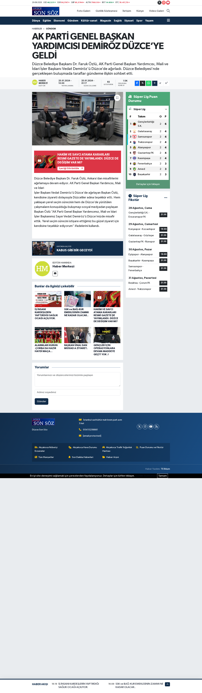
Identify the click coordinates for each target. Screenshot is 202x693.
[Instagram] (145, 426)
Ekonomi (59, 20)
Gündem (72, 20)
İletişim (127, 11)
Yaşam (149, 20)
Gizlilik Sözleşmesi (106, 11)
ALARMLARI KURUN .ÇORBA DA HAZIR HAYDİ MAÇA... (46, 348)
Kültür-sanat (89, 20)
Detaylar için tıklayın (148, 184)
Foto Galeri (83, 11)
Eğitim (47, 20)
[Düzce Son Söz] (45, 11)
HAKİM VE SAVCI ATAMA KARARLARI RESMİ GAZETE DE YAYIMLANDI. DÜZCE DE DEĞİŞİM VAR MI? (106, 315)
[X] (139, 426)
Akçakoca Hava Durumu (85, 447)
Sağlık (118, 20)
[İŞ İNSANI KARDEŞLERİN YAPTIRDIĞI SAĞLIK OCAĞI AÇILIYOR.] (48, 299)
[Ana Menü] (168, 21)
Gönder (41, 401)
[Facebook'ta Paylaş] (137, 83)
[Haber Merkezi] (42, 268)
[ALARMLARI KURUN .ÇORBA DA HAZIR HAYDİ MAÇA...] (48, 335)
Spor (139, 20)
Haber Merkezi (63, 266)
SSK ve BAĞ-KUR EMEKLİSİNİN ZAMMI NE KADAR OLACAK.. (76, 312)
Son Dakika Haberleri (82, 457)
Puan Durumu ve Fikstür (151, 447)
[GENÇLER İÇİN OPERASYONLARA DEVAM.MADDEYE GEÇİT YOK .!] (107, 335)
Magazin (105, 20)
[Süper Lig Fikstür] (165, 198)
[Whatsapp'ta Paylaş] (148, 83)
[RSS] (156, 426)
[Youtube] (150, 426)
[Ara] (168, 11)
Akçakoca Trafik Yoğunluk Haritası (117, 449)
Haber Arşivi (112, 457)
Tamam (162, 475)
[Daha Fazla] (154, 83)
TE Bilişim (165, 469)
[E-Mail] (55, 273)
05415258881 (90, 429)
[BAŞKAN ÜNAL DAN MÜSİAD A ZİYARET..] (77, 335)
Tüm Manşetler (46, 457)
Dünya (36, 20)
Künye (140, 11)
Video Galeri (156, 11)
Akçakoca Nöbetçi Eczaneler (46, 449)
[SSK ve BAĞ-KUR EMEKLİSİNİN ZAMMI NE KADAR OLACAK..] (77, 299)
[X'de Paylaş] (142, 83)
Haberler (37, 29)
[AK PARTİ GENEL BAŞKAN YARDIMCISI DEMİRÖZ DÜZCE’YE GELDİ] (77, 118)
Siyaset (129, 20)
